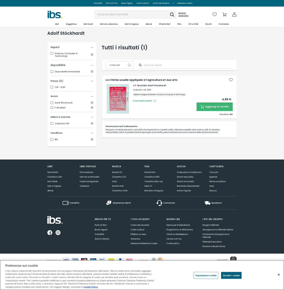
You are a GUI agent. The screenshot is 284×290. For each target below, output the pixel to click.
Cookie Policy (91, 286)
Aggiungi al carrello (217, 106)
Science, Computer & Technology (66, 54)
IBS (56, 139)
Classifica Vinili (120, 190)
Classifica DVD (151, 176)
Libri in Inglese (54, 186)
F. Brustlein (60, 107)
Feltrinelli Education (212, 241)
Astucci (213, 190)
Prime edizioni (86, 172)
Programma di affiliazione (179, 229)
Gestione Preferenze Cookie (144, 243)
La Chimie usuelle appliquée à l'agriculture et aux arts (142, 80)
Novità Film (149, 172)
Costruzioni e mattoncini (189, 172)
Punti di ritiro (112, 3)
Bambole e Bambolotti (188, 186)
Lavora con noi (173, 238)
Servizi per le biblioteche (178, 225)
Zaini (211, 186)
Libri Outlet (52, 181)
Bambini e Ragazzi (153, 190)
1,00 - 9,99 (60, 87)
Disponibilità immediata (67, 71)
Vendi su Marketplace (177, 234)
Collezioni (84, 186)
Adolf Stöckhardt (63, 102)
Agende (213, 176)
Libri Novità (52, 172)
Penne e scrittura (217, 181)
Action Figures (184, 190)
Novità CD (117, 172)
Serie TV (148, 186)
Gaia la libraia (102, 238)
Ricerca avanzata (183, 14)
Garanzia (135, 238)
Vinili (114, 181)
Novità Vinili (118, 186)
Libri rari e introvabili (89, 176)
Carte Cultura (142, 3)
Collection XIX (62, 123)
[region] (142, 275)
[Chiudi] (278, 274)
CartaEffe (98, 3)
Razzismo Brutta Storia (213, 246)
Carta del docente (161, 3)
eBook (50, 190)
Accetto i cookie (231, 275)
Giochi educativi (185, 176)
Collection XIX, (139, 89)
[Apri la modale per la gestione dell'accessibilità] (233, 259)
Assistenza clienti (184, 3)
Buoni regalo (126, 3)
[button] (172, 14)
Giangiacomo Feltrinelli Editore (217, 229)
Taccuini (213, 172)
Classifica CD (119, 176)
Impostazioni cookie (205, 275)
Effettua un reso (138, 234)
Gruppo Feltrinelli (210, 225)
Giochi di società (185, 181)
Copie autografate (89, 181)
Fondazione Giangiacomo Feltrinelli (215, 236)
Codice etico (172, 243)
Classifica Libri (54, 176)
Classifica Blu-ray (153, 181)
